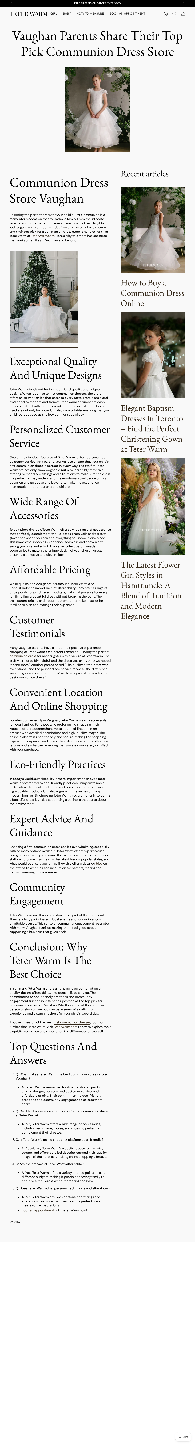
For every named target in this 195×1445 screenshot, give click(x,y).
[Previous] (11, 3)
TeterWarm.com (42, 236)
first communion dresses (72, 1022)
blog (99, 863)
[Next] (183, 3)
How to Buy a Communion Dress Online (153, 292)
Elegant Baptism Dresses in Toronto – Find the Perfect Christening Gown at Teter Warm (152, 428)
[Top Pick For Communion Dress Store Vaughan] (44, 297)
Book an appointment (38, 1210)
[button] (54, 14)
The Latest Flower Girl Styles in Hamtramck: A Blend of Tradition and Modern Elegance (151, 590)
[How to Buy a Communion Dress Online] (153, 230)
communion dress (23, 656)
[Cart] (183, 14)
